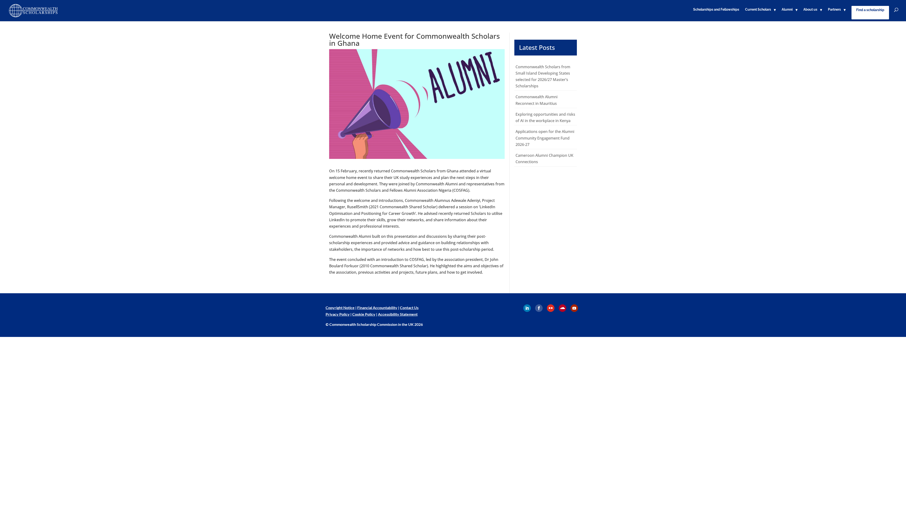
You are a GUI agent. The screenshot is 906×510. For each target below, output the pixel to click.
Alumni (787, 9)
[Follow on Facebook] (539, 308)
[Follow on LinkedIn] (527, 308)
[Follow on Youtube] (574, 308)
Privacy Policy (338, 314)
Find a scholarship (870, 10)
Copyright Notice (340, 307)
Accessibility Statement (398, 314)
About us (810, 9)
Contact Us (409, 307)
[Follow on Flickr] (550, 308)
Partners (834, 9)
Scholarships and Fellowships (716, 9)
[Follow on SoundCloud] (562, 308)
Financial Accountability (377, 307)
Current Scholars (758, 9)
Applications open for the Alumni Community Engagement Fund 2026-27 (545, 138)
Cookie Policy (363, 314)
